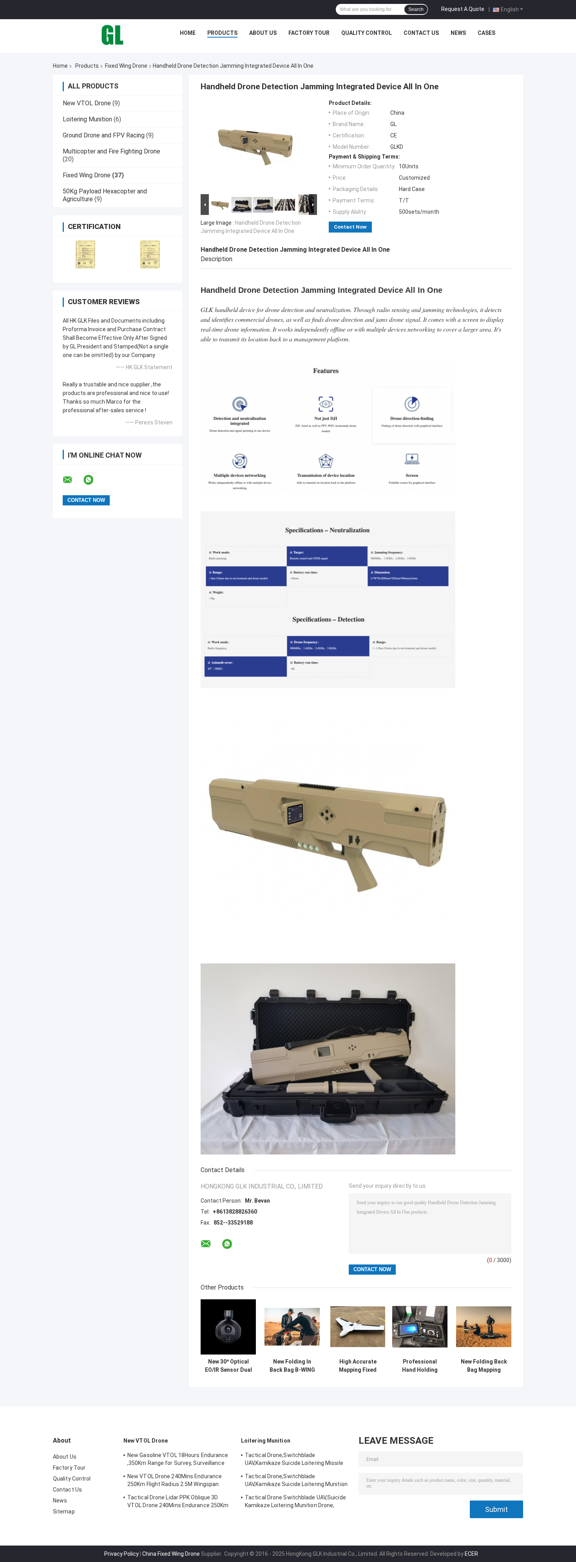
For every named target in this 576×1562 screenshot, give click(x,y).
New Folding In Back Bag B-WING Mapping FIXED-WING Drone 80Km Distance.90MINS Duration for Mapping (292, 1365)
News (458, 33)
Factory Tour (309, 33)
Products (222, 33)
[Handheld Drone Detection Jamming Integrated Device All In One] (255, 146)
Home (188, 33)
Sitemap (64, 1511)
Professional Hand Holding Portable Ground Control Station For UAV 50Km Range (420, 1365)
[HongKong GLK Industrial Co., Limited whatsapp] (93, 480)
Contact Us (421, 33)
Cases (486, 33)
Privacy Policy (121, 1554)
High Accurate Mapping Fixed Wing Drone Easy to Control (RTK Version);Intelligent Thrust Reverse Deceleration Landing (357, 1365)
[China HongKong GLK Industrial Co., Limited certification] (85, 254)
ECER (471, 1554)
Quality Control (366, 33)
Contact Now (350, 227)
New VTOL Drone (87, 103)
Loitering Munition (87, 119)
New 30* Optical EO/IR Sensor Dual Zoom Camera (228, 1365)
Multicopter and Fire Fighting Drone (111, 151)
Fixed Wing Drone (126, 66)
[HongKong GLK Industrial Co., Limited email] (72, 480)
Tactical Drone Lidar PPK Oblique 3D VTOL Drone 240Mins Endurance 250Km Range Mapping (177, 1502)
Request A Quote (462, 9)
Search (416, 9)
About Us (263, 33)
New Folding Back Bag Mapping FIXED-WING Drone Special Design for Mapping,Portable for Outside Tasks (483, 1365)
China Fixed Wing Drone (171, 1554)
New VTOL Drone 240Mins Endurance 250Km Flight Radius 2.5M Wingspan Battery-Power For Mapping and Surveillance (174, 1481)
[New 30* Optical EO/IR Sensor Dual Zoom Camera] (228, 1327)
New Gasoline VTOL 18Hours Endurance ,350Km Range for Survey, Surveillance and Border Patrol (177, 1460)
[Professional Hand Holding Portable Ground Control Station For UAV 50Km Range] (419, 1327)
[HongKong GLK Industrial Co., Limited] (112, 35)
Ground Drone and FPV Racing (104, 135)
